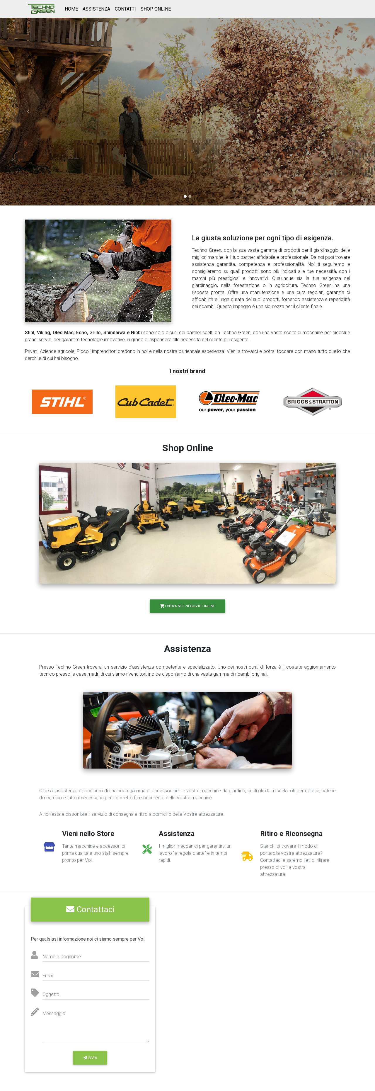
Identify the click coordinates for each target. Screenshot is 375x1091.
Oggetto (50, 994)
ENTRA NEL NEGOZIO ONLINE (189, 606)
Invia (92, 1058)
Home (71, 9)
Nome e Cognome (61, 956)
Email (48, 975)
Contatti (125, 9)
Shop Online (156, 9)
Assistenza (96, 9)
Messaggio (53, 1013)
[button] (28, 111)
